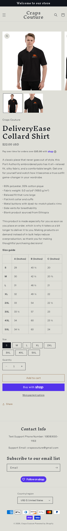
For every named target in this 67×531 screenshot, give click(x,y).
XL (37, 345)
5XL (34, 352)
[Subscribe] (56, 467)
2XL (49, 345)
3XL (8, 352)
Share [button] (9, 404)
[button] (4, 15)
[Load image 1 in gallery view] (12, 103)
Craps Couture (28, 523)
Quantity (7, 359)
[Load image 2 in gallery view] (33, 103)
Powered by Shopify (44, 523)
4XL (21, 352)
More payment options (34, 395)
